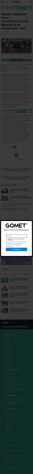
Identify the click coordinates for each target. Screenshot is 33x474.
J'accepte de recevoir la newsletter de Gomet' (15, 239)
